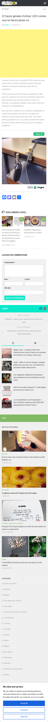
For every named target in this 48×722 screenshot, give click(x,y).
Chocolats (8, 606)
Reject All (24, 717)
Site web (7, 288)
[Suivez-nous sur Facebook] (40, 308)
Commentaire (10, 262)
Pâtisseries (5, 490)
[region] (24, 702)
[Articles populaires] (35, 343)
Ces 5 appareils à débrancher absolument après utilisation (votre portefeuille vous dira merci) (29, 377)
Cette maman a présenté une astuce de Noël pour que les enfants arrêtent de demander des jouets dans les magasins (11, 235)
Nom (6, 279)
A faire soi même (10, 583)
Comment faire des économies (12, 523)
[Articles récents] (13, 343)
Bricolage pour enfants (12, 601)
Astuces (5, 9)
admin (7, 25)
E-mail (28, 279)
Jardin (4, 559)
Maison (6, 646)
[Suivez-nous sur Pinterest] (44, 308)
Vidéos (6, 674)
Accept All (24, 703)
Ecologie (7, 629)
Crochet (7, 623)
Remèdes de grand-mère (13, 669)
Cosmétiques (9, 618)
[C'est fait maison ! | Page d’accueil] (12, 3)
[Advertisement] (24, 53)
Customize (24, 710)
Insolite (6, 635)
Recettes (7, 663)
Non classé (8, 652)
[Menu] (45, 3)
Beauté (6, 595)
